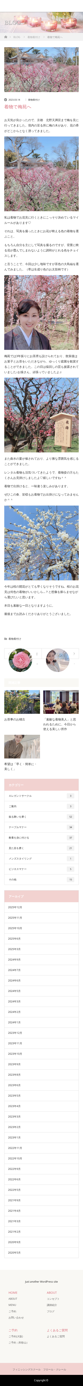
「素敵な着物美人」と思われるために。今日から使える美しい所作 (59, 724)
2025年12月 (15, 907)
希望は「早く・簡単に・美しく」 (20, 766)
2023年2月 (14, 1127)
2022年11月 (15, 1148)
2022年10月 (15, 1158)
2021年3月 (14, 1221)
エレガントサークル (40, 796)
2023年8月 (14, 1075)
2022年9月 (14, 1169)
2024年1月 (14, 1022)
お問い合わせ (16, 1317)
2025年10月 (15, 928)
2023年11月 (15, 1043)
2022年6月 (14, 1179)
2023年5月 (14, 1095)
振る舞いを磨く (40, 816)
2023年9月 (14, 1064)
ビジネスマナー (40, 869)
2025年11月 (15, 918)
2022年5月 (14, 1190)
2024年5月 (14, 991)
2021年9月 (14, 1200)
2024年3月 (14, 1001)
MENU (12, 1305)
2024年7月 (14, 970)
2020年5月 (14, 1252)
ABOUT (13, 1299)
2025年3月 (14, 949)
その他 (40, 879)
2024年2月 (14, 1012)
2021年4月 (14, 1211)
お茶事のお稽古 (14, 719)
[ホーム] (5, 35)
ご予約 (12, 1311)
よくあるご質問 (56, 1336)
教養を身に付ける (40, 837)
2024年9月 (14, 959)
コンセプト (53, 1299)
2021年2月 (14, 1231)
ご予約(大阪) (16, 1336)
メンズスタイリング (40, 858)
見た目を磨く (40, 848)
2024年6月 (14, 980)
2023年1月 (14, 1137)
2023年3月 (14, 1116)
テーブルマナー (40, 827)
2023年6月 (14, 1085)
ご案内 (40, 806)
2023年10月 (15, 1054)
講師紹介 (52, 1305)
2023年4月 (14, 1106)
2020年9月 (14, 1242)
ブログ (50, 1311)
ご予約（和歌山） (19, 1342)
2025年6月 (14, 938)
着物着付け (34, 99)
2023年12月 (15, 1033)
